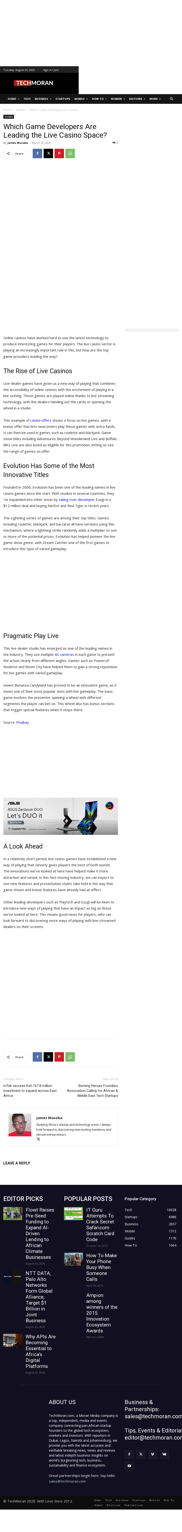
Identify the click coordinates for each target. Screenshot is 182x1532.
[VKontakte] (164, 1454)
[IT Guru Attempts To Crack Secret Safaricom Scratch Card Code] (73, 1213)
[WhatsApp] (70, 153)
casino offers (40, 420)
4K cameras (64, 654)
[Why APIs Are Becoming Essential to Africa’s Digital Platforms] (12, 1340)
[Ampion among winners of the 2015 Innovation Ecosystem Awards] (73, 1298)
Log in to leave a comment (24, 1171)
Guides (9, 116)
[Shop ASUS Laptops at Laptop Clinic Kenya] (60, 816)
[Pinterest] (59, 153)
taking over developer (77, 499)
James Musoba (18, 142)
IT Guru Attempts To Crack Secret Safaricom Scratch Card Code (100, 1224)
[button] (172, 99)
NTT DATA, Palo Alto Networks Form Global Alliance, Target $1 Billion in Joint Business (39, 1296)
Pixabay (22, 722)
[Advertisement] (91, 33)
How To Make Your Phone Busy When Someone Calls (101, 1267)
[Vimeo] (152, 1454)
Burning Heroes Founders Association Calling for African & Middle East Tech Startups (92, 1091)
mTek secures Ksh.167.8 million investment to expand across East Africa (30, 1091)
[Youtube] (129, 1466)
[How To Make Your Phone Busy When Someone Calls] (73, 1259)
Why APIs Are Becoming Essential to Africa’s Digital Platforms (41, 1351)
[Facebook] (37, 153)
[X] (48, 153)
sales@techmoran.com (67, 1481)
